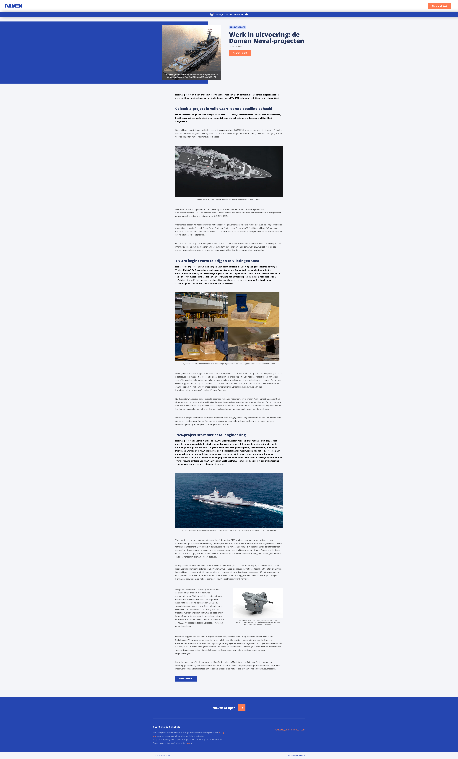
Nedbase (301, 755)
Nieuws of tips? (439, 6)
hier (188, 743)
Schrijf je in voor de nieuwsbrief (229, 14)
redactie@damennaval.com (290, 729)
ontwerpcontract (222, 130)
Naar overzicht (240, 53)
